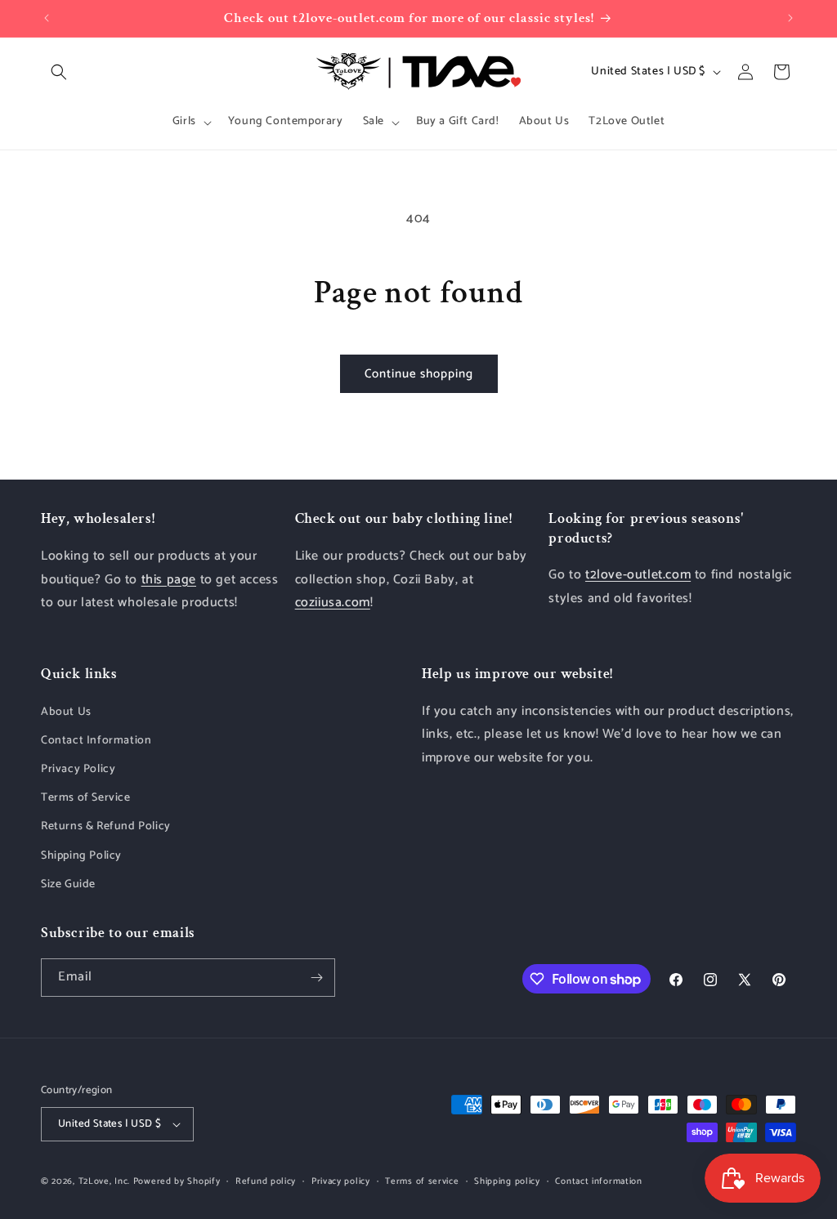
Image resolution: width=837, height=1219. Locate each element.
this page (168, 580)
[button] (59, 72)
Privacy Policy (78, 769)
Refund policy (265, 1181)
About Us (66, 712)
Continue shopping (419, 374)
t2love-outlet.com (638, 575)
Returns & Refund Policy (106, 826)
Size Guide (68, 884)
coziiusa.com (332, 603)
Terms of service (422, 1181)
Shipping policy (507, 1181)
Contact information (598, 1181)
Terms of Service (86, 797)
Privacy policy (340, 1181)
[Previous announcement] (47, 17)
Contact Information (96, 740)
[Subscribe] (316, 977)
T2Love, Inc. (104, 1181)
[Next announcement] (790, 17)
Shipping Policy (81, 855)
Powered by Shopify (177, 1181)
